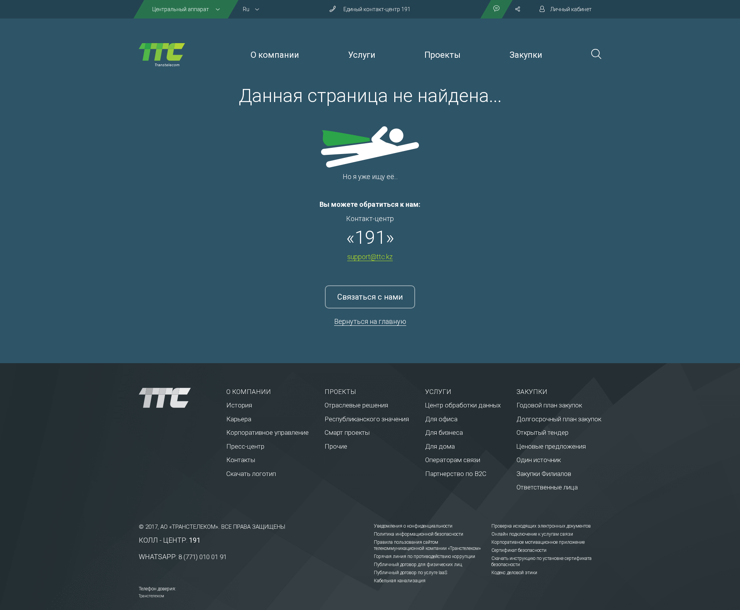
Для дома (440, 446)
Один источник (538, 460)
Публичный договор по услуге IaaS (410, 572)
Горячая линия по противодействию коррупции (424, 556)
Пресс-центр (245, 446)
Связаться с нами (370, 297)
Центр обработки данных (463, 405)
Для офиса (441, 419)
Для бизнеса (444, 432)
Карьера (238, 419)
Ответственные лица (547, 487)
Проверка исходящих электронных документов (541, 526)
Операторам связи (452, 460)
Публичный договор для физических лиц (418, 564)
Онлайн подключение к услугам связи (532, 534)
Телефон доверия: (157, 589)
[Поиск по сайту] (596, 55)
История (239, 405)
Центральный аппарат (181, 9)
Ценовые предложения (551, 446)
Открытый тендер (542, 432)
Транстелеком (151, 596)
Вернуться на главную (370, 321)
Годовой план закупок (549, 405)
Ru (246, 9)
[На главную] (162, 54)
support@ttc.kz (370, 257)
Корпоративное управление (267, 432)
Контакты (240, 460)
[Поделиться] (518, 9)
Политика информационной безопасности (418, 534)
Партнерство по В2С (455, 474)
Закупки (526, 55)
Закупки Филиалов (543, 474)
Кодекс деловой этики (514, 572)
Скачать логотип (251, 474)
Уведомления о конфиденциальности (413, 526)
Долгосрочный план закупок (558, 419)
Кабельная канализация (400, 580)
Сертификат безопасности (519, 550)
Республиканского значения (367, 419)
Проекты (442, 55)
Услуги (361, 55)
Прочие (336, 446)
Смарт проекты (347, 432)
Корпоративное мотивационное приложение (538, 542)
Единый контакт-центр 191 (376, 9)
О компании (275, 55)
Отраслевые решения (356, 405)
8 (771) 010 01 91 (202, 557)
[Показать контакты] (496, 9)
